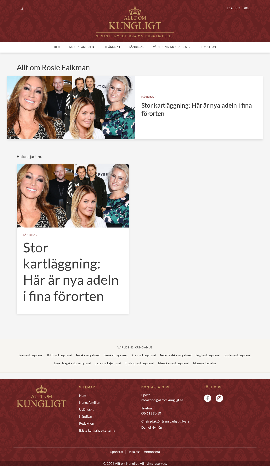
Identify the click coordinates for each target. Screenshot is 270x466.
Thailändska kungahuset (139, 363)
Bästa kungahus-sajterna (97, 430)
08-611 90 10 (151, 413)
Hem (57, 47)
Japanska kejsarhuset (108, 363)
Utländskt (111, 47)
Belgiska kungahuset (208, 355)
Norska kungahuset (88, 355)
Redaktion (207, 47)
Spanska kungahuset (143, 355)
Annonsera (152, 452)
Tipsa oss (133, 452)
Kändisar (137, 47)
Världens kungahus (170, 47)
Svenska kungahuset (31, 355)
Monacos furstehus (204, 363)
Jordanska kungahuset (237, 355)
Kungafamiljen (81, 47)
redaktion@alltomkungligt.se (162, 400)
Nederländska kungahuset (176, 355)
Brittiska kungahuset (59, 355)
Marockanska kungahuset (173, 363)
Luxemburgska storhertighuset (72, 363)
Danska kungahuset (116, 355)
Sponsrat (116, 452)
